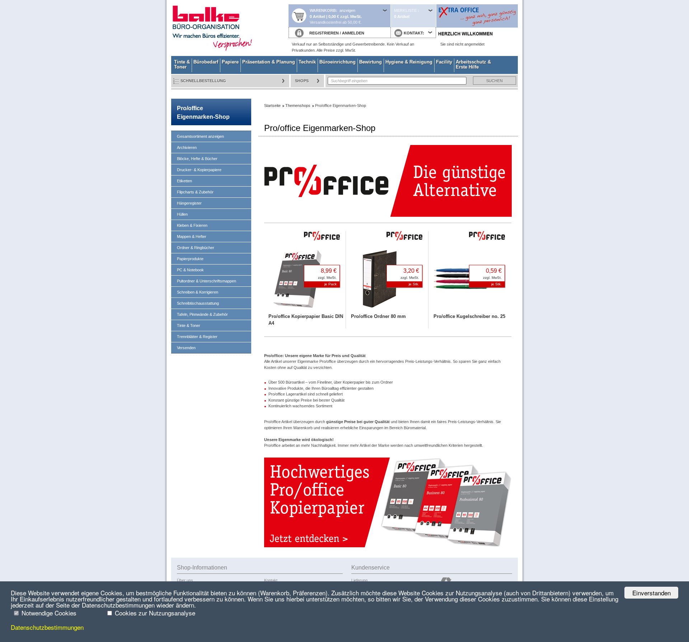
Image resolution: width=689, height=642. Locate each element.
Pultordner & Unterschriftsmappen (206, 281)
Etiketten (184, 181)
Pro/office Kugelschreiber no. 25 (469, 316)
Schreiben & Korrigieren (197, 292)
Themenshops (297, 105)
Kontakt (270, 580)
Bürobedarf (205, 62)
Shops (302, 81)
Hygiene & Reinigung (408, 62)
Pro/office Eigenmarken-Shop (203, 112)
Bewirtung (370, 62)
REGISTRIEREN (324, 33)
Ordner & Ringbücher (195, 247)
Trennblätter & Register (197, 336)
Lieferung (359, 580)
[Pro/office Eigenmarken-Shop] (388, 546)
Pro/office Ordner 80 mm (378, 316)
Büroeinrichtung (337, 62)
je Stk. (414, 284)
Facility (444, 62)
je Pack (330, 284)
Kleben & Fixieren (192, 225)
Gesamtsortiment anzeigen (200, 136)
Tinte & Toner (182, 64)
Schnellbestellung (203, 81)
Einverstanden (651, 592)
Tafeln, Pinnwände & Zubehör (202, 314)
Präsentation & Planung (268, 62)
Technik (307, 62)
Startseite (229, 28)
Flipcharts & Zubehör (195, 192)
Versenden (186, 348)
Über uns (185, 580)
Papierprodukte (190, 259)
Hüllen (182, 214)
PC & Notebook (190, 270)
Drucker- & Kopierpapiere (199, 170)
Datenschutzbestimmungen (47, 627)
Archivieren (187, 147)
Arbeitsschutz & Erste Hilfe (473, 64)
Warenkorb (323, 10)
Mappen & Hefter (191, 236)
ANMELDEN (353, 33)
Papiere (230, 62)
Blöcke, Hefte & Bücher (197, 158)
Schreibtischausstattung (198, 303)
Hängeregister (189, 203)
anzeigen (347, 10)
